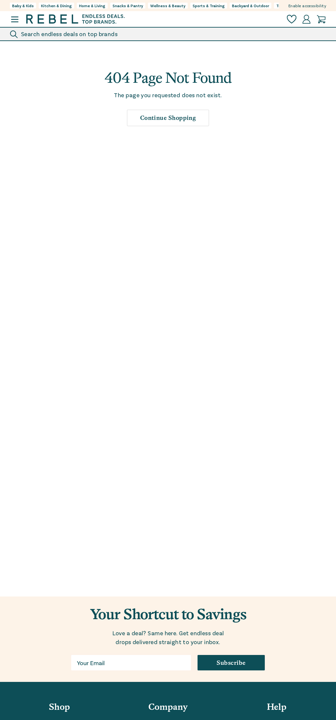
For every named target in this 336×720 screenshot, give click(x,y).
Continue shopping (168, 117)
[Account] (306, 19)
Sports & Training (209, 5)
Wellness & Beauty (167, 5)
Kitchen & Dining (56, 5)
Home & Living (92, 5)
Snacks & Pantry (128, 5)
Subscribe (231, 662)
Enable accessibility (307, 6)
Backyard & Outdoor (250, 5)
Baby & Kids (23, 5)
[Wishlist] (292, 19)
